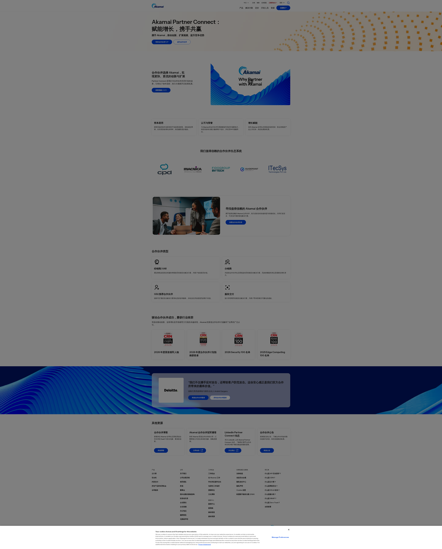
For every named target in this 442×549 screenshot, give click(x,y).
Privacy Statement (204, 544)
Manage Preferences (280, 537)
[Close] (288, 529)
